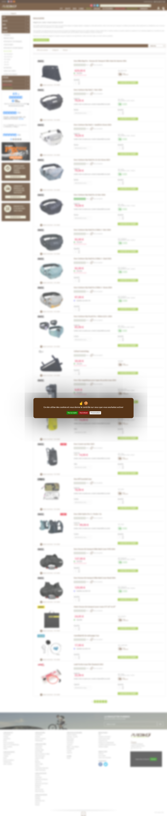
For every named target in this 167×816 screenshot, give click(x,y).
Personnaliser (95, 413)
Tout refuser (84, 413)
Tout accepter (72, 413)
